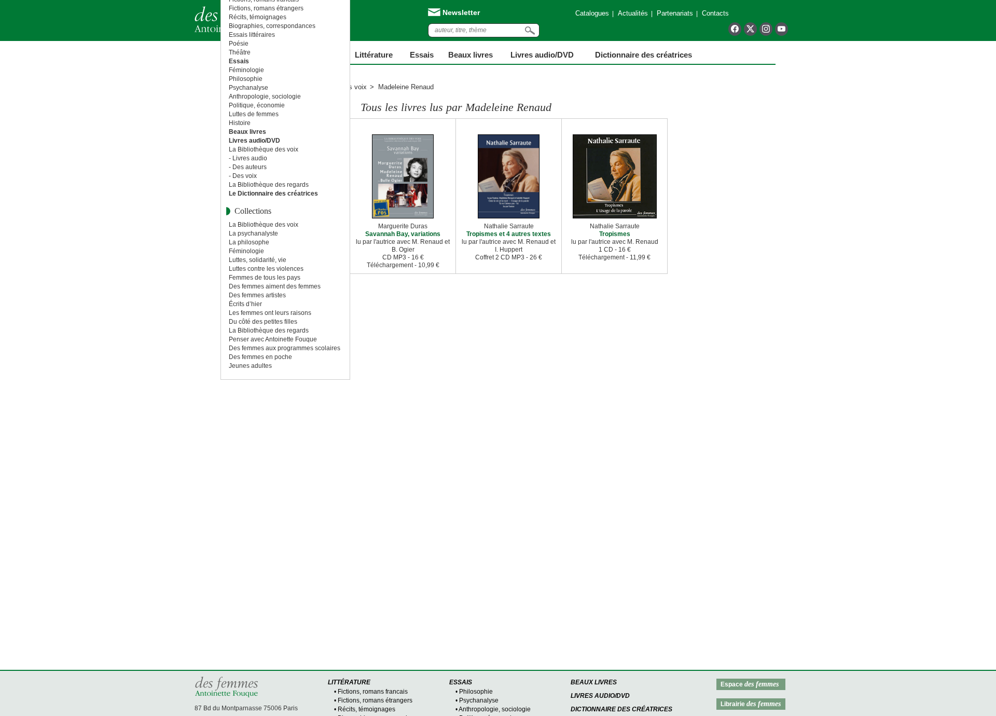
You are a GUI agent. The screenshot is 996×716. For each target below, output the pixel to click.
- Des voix (243, 176)
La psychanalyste (253, 233)
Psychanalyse (248, 87)
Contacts (715, 13)
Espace (750, 684)
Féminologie (246, 70)
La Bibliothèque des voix (263, 149)
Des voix (353, 87)
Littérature (374, 54)
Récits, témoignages (257, 17)
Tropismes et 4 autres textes (508, 234)
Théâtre (240, 52)
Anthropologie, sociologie (265, 96)
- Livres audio (248, 158)
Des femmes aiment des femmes (275, 286)
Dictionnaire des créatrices (643, 54)
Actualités (633, 13)
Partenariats (675, 13)
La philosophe (249, 242)
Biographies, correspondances (272, 26)
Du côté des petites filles (263, 321)
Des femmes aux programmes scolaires (284, 348)
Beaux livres (470, 54)
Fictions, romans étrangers (266, 8)
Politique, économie (257, 105)
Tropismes (614, 234)
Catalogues (592, 13)
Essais (422, 54)
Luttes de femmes (254, 114)
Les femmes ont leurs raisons (270, 312)
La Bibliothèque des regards (269, 184)
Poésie (238, 43)
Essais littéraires (252, 34)
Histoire (240, 123)
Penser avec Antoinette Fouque (273, 339)
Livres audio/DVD (600, 695)
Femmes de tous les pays (264, 277)
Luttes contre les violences (266, 268)
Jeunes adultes (250, 365)
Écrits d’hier (245, 304)
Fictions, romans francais (373, 691)
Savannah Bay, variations (402, 234)
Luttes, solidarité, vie (257, 260)
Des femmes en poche (260, 357)
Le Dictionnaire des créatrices (273, 193)
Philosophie (245, 78)
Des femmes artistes (257, 295)
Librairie (751, 704)
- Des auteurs (248, 167)
